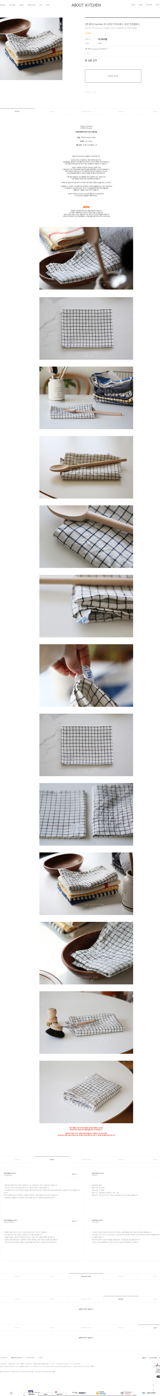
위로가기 (74, 1174)
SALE (48, 5)
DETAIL (17, 111)
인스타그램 (153, 1358)
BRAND (2, 5)
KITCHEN (12, 5)
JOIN (140, 5)
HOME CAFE (31, 5)
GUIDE (52, 111)
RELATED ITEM (86, 111)
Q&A (94, 92)
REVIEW (87, 92)
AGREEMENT (30, 1357)
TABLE (21, 5)
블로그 (144, 1358)
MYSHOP (149, 5)
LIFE (40, 5)
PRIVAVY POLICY (16, 1357)
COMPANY (3, 1357)
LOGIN (133, 5)
